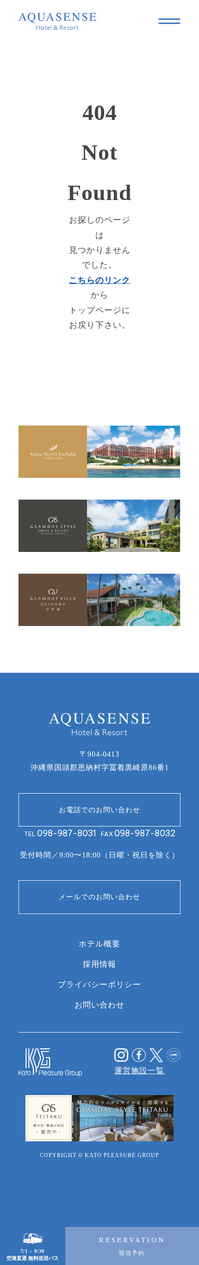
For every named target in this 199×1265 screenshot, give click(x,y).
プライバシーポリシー (99, 984)
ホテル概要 (99, 943)
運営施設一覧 (139, 1070)
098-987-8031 (66, 833)
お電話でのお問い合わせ (99, 810)
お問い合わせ (99, 1004)
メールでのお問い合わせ (99, 897)
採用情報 (99, 964)
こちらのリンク (100, 280)
